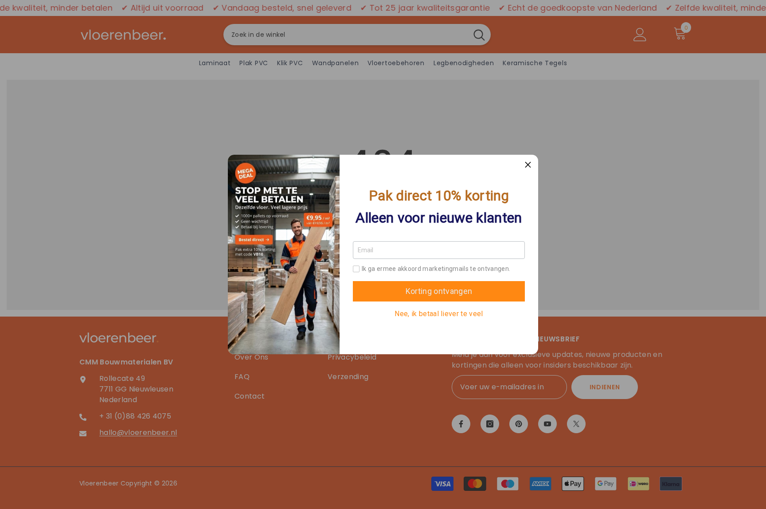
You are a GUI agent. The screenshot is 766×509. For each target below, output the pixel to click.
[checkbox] (356, 269)
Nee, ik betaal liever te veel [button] (439, 313)
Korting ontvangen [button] (439, 291)
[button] (528, 164)
